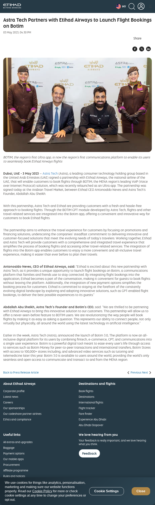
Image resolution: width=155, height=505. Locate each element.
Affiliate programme (15, 470)
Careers (8, 402)
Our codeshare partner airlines (22, 414)
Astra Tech (50, 173)
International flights (91, 402)
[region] (77, 491)
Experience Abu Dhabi (92, 419)
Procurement (11, 465)
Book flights (86, 391)
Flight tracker (87, 408)
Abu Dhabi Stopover (91, 425)
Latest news (10, 397)
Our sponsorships (14, 408)
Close (140, 491)
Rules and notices (14, 476)
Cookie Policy (42, 491)
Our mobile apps (13, 459)
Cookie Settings (106, 491)
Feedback (89, 453)
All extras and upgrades (17, 442)
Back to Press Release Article (21, 372)
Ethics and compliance (17, 419)
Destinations (86, 397)
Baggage (9, 448)
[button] (121, 6)
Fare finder (85, 414)
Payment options (13, 453)
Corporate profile (14, 391)
